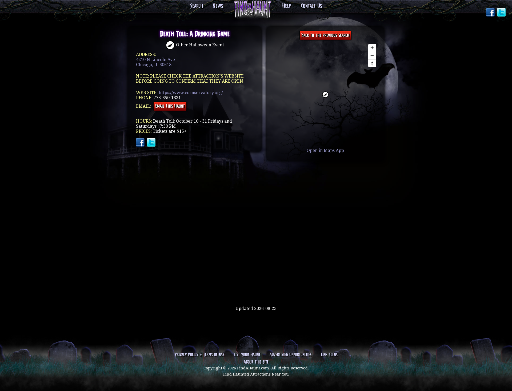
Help (286, 6)
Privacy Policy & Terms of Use (199, 354)
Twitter (502, 13)
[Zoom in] (372, 48)
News (218, 6)
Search (196, 6)
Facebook (491, 13)
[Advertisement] (256, 289)
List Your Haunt (247, 354)
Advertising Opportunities (290, 354)
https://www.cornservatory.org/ (191, 92)
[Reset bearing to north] (372, 63)
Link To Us (329, 354)
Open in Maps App (325, 150)
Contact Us (311, 6)
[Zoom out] (372, 55)
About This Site (256, 362)
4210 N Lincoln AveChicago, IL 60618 (155, 62)
